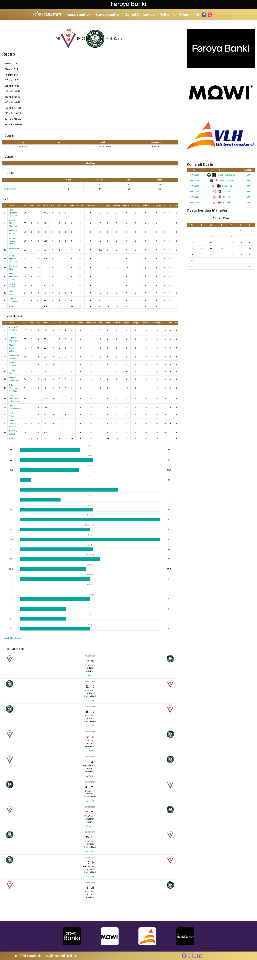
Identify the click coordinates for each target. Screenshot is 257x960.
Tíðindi (165, 15)
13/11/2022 (90, 882)
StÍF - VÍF (227, 191)
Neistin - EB (227, 186)
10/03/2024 (90, 706)
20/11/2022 (90, 857)
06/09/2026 (194, 191)
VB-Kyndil (90, 675)
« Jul (191, 266)
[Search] (197, 14)
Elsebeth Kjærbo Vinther (13, 241)
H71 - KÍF (227, 202)
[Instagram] (210, 14)
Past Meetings (12, 638)
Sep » (250, 266)
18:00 (248, 180)
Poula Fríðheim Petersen (13, 424)
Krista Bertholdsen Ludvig (14, 276)
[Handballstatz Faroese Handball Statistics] (47, 13)
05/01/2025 (90, 656)
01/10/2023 (90, 782)
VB (5, 184)
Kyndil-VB (90, 700)
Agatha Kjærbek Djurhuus (13, 259)
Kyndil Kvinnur (10, 189)
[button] (92, 14)
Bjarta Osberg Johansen (13, 348)
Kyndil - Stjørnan (227, 180)
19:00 (248, 186)
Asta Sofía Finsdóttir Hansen (13, 330)
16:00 (248, 175)
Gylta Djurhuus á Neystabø (13, 388)
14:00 (248, 191)
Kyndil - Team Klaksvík (226, 175)
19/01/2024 (90, 732)
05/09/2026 (194, 175)
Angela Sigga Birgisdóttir (14, 223)
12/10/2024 (90, 681)
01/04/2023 (90, 807)
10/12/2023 (90, 757)
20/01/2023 (90, 832)
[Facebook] (204, 14)
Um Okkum (181, 15)
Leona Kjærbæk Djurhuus (13, 213)
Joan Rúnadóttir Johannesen (14, 398)
